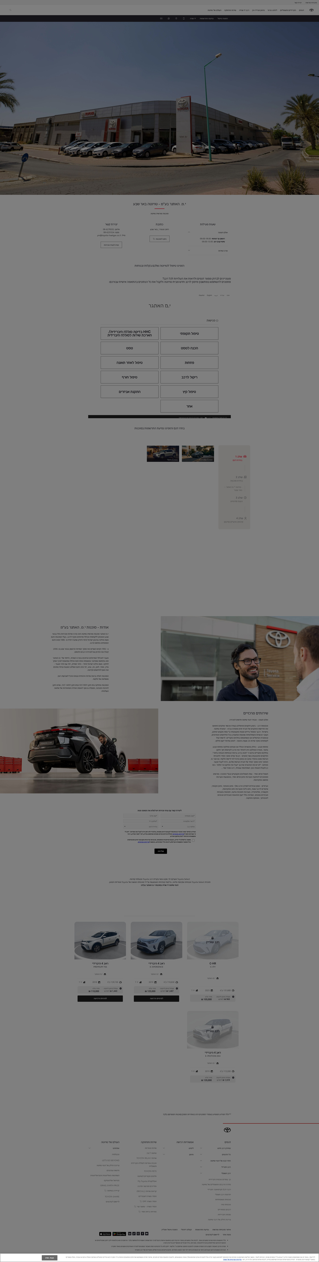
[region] (159, 1257)
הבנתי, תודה (49, 1258)
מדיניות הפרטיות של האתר (232, 1259)
